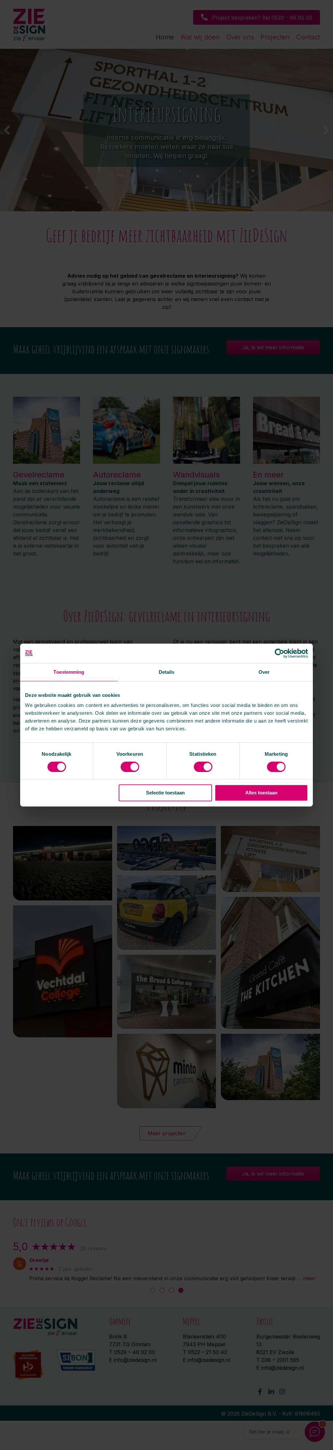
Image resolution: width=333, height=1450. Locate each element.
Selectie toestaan (165, 792)
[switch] (130, 767)
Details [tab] (167, 672)
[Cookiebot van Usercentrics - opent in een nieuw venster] (279, 653)
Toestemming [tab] (68, 672)
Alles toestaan (261, 792)
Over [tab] (264, 672)
